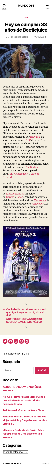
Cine (26, 18)
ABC (28, 140)
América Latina (15, 193)
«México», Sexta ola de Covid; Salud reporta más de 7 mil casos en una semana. (23, 434)
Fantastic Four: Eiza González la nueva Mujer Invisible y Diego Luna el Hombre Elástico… (25, 420)
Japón (20, 197)
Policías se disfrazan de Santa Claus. (24, 410)
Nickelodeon (21, 173)
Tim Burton (31, 167)
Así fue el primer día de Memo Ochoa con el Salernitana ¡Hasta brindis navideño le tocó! (24, 400)
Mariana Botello (20, 37)
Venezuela (40, 200)
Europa (10, 197)
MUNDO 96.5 (26, 5)
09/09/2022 (40, 37)
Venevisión (37, 203)
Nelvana (35, 136)
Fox (10, 173)
